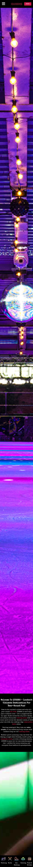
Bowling (3, 863)
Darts (10, 863)
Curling (23, 863)
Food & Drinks (29, 864)
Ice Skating (16, 864)
